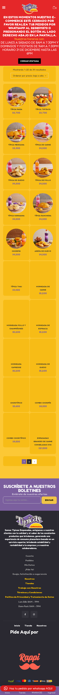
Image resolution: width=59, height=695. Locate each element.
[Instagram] (34, 614)
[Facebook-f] (25, 614)
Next (34, 461)
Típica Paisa (16, 109)
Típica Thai (16, 286)
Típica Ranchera (42, 215)
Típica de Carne (43, 145)
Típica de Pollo (43, 180)
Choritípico (16, 403)
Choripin (16, 251)
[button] (28, 688)
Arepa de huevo (43, 251)
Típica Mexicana (16, 145)
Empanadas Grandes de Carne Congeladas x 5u (42, 441)
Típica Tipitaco (43, 109)
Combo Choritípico (16, 438)
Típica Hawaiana (16, 215)
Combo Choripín (43, 403)
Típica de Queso (16, 180)
